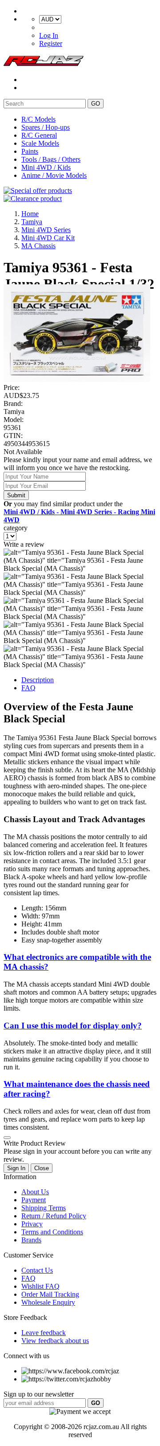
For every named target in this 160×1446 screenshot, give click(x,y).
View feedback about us (55, 1340)
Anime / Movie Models (54, 175)
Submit (16, 495)
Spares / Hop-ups (45, 127)
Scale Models (40, 143)
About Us (35, 1192)
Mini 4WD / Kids (46, 167)
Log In (48, 35)
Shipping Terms (43, 1208)
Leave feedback (43, 1332)
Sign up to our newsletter (39, 1394)
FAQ (28, 688)
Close (41, 1168)
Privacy (32, 1224)
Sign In (16, 1168)
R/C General (39, 135)
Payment (33, 1200)
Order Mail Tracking (50, 1294)
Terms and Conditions (52, 1232)
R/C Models (38, 119)
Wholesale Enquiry (48, 1302)
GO (95, 103)
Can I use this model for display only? (73, 1025)
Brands (31, 1240)
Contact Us (37, 1270)
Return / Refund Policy (53, 1216)
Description (37, 680)
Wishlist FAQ (40, 1286)
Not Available (23, 451)
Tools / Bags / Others (50, 159)
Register (50, 43)
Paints (29, 151)
